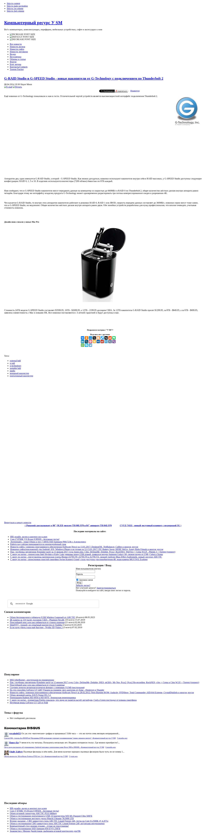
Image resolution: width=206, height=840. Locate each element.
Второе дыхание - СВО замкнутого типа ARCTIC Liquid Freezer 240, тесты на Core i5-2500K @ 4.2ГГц (59, 821)
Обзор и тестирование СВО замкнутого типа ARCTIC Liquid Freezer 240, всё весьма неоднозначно (57, 823)
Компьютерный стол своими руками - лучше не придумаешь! (39, 826)
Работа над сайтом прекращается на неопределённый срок (38, 544)
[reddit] (110, 338)
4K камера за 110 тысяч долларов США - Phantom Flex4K (37, 620)
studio (12, 371)
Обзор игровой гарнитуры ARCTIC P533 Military (33, 813)
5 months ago (122, 738)
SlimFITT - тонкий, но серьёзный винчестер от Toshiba (36, 625)
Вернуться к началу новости (17, 522)
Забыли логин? (83, 585)
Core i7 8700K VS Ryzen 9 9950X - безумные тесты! (34, 539)
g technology (15, 366)
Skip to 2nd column (15, 11)
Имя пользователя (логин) (88, 568)
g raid (12, 363)
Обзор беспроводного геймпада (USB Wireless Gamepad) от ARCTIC (42, 617)
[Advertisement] (103, 163)
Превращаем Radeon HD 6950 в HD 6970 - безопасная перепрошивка (43, 697)
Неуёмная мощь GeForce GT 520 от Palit (29, 702)
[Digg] (106, 338)
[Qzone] (94, 341)
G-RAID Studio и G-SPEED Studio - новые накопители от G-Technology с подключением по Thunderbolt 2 (83, 78)
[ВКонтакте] (82, 338)
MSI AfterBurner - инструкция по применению (32, 680)
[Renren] (98, 341)
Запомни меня (86, 580)
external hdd (15, 360)
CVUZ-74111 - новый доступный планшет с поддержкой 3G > (151, 525)
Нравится (134, 91)
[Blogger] (98, 338)
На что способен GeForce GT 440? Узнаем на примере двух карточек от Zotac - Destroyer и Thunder (57, 690)
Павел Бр (14, 742)
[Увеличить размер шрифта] (22, 34)
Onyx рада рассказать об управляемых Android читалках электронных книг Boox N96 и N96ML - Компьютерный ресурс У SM (54, 747)
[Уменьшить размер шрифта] (23, 39)
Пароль (79, 574)
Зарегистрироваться (106, 588)
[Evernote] (114, 338)
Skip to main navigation (17, 6)
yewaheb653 (15, 733)
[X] (94, 338)
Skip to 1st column (15, 8)
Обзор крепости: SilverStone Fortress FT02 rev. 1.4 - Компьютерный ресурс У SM (36, 756)
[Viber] (114, 341)
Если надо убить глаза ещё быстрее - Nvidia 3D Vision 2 (36, 627)
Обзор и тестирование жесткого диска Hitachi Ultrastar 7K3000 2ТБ (42, 818)
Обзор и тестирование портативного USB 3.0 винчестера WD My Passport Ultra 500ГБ (51, 816)
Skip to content (13, 3)
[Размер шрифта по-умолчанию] (22, 37)
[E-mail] (8, 87)
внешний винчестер (19, 373)
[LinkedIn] (82, 341)
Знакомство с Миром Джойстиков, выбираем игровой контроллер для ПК (45, 831)
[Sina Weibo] (102, 341)
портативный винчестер (21, 376)
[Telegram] (90, 345)
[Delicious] (102, 338)
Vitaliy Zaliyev (16, 752)
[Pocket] (90, 341)
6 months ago (111, 747)
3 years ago (73, 756)
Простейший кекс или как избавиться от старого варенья (37, 622)
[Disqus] (103, 414)
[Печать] (17, 87)
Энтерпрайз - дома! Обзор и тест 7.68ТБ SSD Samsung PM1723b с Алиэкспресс (48, 542)
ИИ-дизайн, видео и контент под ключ (28, 537)
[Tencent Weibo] (106, 341)
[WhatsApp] (82, 345)
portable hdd (15, 368)
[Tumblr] (110, 341)
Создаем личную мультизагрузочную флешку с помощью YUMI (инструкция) (47, 687)
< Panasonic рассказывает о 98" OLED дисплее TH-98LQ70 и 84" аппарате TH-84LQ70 (68, 525)
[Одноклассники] (86, 338)
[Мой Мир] (90, 338)
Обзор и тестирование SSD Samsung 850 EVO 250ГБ (35, 828)
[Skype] (86, 345)
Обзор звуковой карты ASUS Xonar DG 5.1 (30, 695)
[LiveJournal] (86, 341)
